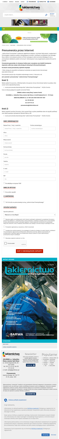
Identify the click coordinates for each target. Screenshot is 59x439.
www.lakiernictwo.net (7, 72)
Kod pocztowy (7, 147)
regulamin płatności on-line (18, 238)
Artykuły (45, 357)
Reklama (17, 1)
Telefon (5, 161)
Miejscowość (7, 139)
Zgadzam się (31, 394)
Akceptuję (15, 238)
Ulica (4, 132)
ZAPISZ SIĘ (29, 365)
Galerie (45, 364)
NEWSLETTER (42, 1)
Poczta (5, 154)
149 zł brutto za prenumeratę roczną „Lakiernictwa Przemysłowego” (25, 202)
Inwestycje (52, 361)
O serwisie (5, 1)
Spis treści (5, 344)
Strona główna (5, 45)
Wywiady (45, 362)
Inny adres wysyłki (10, 192)
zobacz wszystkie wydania (9, 347)
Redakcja (11, 1)
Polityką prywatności (37, 428)
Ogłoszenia (52, 359)
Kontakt (22, 1)
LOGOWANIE (52, 1)
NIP (4, 175)
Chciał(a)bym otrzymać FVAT (13, 183)
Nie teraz (53, 434)
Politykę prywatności (33, 408)
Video (52, 364)
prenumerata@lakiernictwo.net (29, 105)
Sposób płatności (8, 211)
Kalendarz (46, 359)
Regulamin (52, 365)
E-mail (5, 168)
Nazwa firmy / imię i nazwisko (12, 125)
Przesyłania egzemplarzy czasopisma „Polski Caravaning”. (20, 227)
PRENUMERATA (32, 1)
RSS (45, 365)
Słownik (52, 362)
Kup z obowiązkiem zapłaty (29, 251)
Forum (45, 361)
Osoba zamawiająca (36, 125)
